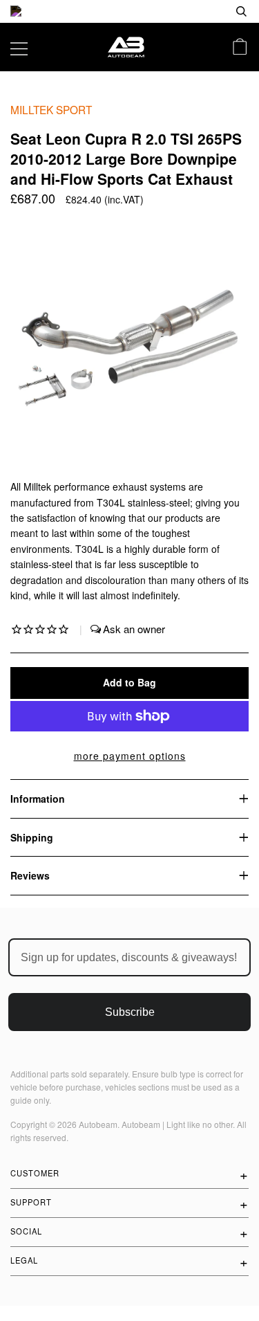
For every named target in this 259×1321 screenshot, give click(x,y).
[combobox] (197, 11)
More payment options (130, 756)
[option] (129, 11)
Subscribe (130, 1012)
